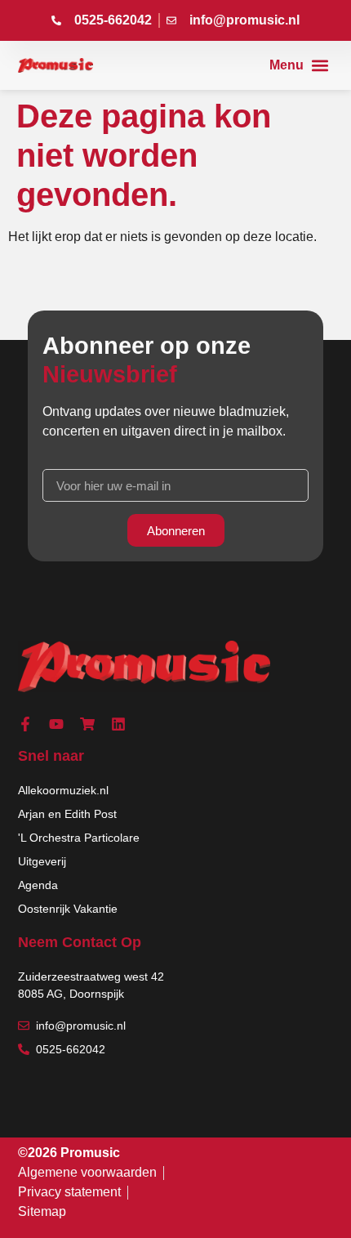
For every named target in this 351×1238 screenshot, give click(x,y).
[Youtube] (56, 724)
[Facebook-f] (25, 724)
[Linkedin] (118, 724)
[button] (299, 65)
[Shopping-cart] (87, 724)
